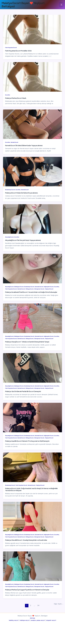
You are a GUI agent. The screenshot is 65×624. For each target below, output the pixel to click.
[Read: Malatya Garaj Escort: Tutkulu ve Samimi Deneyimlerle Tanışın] (32, 318)
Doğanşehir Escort (48, 286)
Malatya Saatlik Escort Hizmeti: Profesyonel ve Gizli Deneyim (27, 441)
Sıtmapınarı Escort (39, 289)
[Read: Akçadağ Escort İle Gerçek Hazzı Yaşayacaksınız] (32, 219)
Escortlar (7, 95)
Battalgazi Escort (19, 286)
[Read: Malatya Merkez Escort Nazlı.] (32, 77)
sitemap (32, 618)
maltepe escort (25, 620)
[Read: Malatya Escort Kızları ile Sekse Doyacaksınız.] (32, 171)
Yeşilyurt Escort (49, 289)
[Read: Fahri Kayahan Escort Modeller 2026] (32, 29)
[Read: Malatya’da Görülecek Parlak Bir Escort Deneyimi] (32, 368)
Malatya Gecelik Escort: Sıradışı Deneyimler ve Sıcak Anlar (26, 540)
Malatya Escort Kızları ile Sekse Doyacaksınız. (21, 193)
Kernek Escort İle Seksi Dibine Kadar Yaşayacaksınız (24, 145)
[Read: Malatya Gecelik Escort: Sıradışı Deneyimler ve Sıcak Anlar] (32, 516)
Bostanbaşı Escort (10, 189)
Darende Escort (39, 286)
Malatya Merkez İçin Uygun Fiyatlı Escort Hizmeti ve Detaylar (27, 590)
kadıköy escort (13, 620)
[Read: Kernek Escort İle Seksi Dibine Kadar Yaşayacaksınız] (32, 124)
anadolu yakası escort (38, 620)
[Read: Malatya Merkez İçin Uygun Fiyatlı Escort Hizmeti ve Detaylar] (32, 566)
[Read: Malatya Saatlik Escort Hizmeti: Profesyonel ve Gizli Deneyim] (32, 417)
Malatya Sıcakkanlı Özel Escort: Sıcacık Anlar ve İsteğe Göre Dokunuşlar (31, 292)
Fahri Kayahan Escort (11, 47)
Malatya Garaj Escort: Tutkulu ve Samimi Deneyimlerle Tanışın (27, 342)
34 (38, 605)
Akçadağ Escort (9, 237)
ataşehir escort (51, 620)
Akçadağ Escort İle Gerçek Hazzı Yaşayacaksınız (23, 240)
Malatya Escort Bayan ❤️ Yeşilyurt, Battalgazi (24, 4)
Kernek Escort (14, 142)
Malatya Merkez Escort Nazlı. (15, 98)
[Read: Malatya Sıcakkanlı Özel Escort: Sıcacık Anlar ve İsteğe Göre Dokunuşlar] (32, 268)
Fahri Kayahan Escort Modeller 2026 (18, 51)
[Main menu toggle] (61, 5)
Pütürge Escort (29, 289)
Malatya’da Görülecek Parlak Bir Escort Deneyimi (23, 391)
